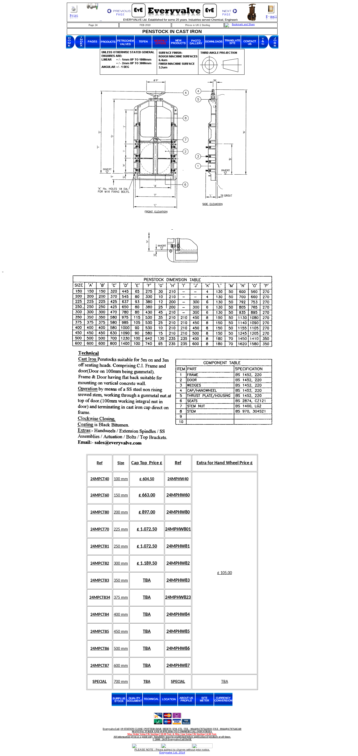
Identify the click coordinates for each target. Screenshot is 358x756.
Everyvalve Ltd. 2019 (172, 752)
